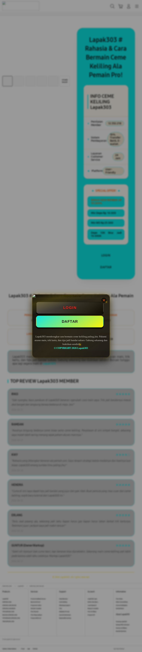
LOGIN (70, 308)
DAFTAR (70, 321)
